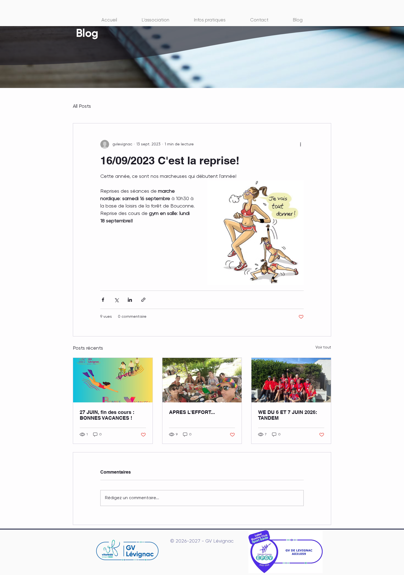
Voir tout (323, 347)
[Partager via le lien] (143, 299)
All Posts (82, 106)
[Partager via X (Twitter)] (116, 299)
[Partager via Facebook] (103, 299)
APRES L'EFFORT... (192, 412)
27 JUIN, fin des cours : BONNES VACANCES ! (107, 415)
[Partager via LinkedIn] (129, 299)
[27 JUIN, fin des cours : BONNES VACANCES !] (113, 380)
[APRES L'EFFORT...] (202, 380)
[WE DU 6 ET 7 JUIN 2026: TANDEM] (291, 380)
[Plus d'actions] (300, 144)
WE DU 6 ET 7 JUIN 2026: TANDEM (287, 415)
